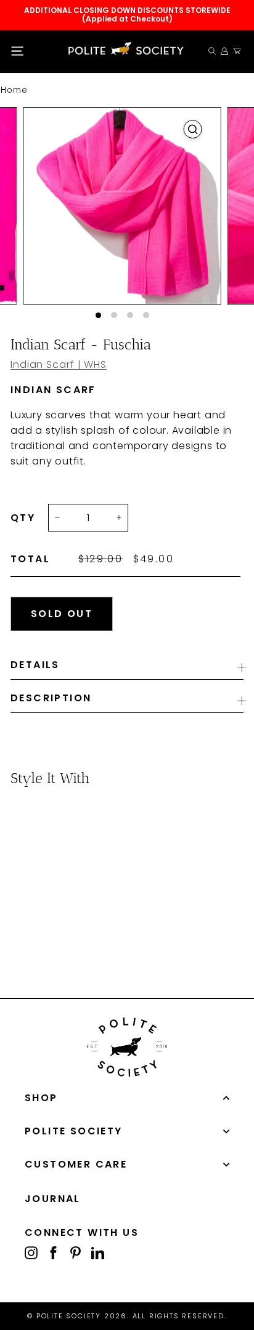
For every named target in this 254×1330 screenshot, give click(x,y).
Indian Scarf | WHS (58, 364)
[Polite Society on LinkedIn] (97, 1252)
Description (50, 698)
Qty (22, 518)
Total (30, 559)
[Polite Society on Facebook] (53, 1252)
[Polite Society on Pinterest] (75, 1252)
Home (14, 90)
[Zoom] (193, 129)
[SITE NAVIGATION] (17, 51)
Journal (53, 1199)
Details (35, 665)
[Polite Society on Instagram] (31, 1252)
